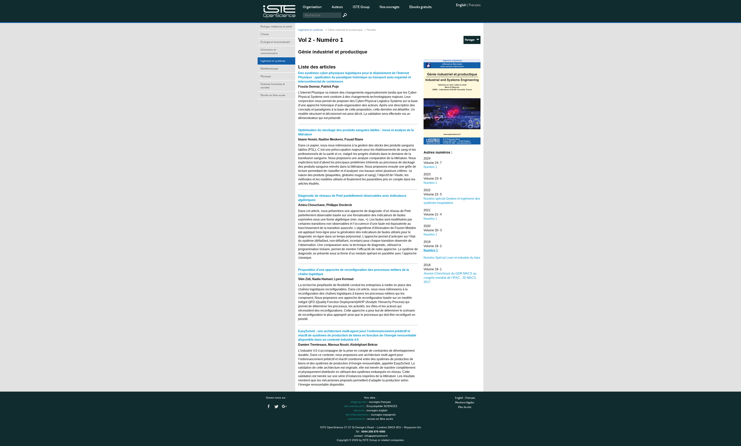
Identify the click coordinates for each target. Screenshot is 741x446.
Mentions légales (464, 402)
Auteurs (337, 7)
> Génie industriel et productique (343, 30)
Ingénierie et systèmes (273, 61)
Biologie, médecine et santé (276, 27)
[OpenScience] (279, 10)
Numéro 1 (430, 167)
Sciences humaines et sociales (273, 86)
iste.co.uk (359, 410)
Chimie (265, 34)
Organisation (312, 7)
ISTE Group (361, 7)
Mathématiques (269, 69)
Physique (266, 76)
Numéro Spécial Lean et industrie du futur (452, 257)
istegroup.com (358, 402)
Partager (470, 39)
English (461, 5)
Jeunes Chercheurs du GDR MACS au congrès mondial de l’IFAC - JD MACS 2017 (450, 278)
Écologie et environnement (275, 42)
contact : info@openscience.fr (371, 436)
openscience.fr (356, 419)
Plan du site (464, 407)
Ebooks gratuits (420, 7)
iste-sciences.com (354, 406)
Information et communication (269, 51)
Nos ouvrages (389, 7)
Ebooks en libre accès (273, 95)
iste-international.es (357, 414)
